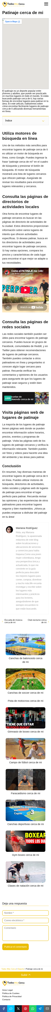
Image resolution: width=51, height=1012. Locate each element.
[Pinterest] (25, 1008)
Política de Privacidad (12, 996)
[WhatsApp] (32, 1008)
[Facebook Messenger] (10, 1008)
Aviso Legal (7, 990)
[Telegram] (40, 1008)
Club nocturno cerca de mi (37, 621)
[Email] (47, 1008)
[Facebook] (3, 1008)
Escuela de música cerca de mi (13, 621)
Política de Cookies (10, 993)
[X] (18, 1008)
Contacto (6, 999)
